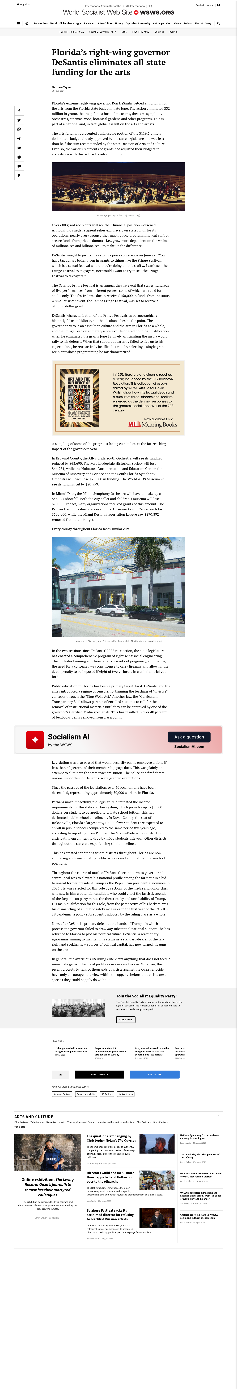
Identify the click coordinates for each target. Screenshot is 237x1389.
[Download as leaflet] (19, 156)
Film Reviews (21, 1122)
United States (126, 1094)
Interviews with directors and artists (115, 1122)
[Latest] (27, 25)
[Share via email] (19, 147)
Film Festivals (144, 1122)
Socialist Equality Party (102, 31)
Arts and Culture (62, 1094)
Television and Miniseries (43, 1122)
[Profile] (218, 5)
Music (62, 1122)
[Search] (218, 25)
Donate (173, 31)
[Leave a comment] (19, 165)
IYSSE (124, 31)
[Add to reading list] (19, 175)
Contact (200, 5)
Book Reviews (160, 1122)
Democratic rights (86, 1094)
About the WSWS (140, 31)
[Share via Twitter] (19, 120)
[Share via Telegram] (19, 138)
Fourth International (72, 31)
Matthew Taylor (61, 87)
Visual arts (19, 1126)
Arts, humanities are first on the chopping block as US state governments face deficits (152, 1051)
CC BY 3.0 (157, 641)
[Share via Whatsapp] (19, 129)
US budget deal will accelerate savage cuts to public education (71, 1050)
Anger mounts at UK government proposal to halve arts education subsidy (111, 1051)
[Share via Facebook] (19, 110)
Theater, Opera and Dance (80, 1122)
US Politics (107, 1094)
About (210, 5)
